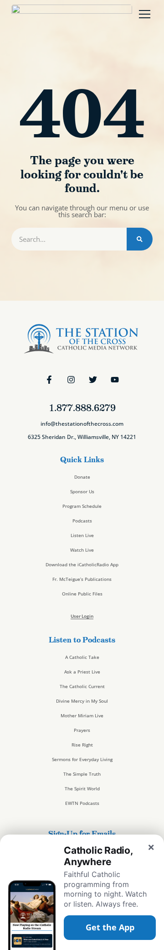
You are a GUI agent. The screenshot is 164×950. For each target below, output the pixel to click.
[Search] (140, 239)
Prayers (82, 730)
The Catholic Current (82, 686)
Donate (82, 477)
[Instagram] (71, 379)
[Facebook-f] (49, 379)
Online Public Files (82, 593)
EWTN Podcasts (82, 803)
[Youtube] (115, 379)
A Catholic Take (82, 657)
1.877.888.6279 (82, 408)
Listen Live (82, 535)
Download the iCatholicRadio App (82, 564)
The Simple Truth (82, 774)
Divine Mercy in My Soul (82, 701)
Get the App (110, 927)
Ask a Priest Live (82, 671)
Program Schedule (82, 506)
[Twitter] (93, 379)
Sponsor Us (82, 491)
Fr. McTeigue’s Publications (82, 579)
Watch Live (82, 550)
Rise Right (82, 744)
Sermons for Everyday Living (82, 759)
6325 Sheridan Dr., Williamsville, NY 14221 (82, 436)
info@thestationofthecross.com (82, 423)
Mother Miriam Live (82, 715)
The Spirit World (82, 788)
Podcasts (82, 520)
